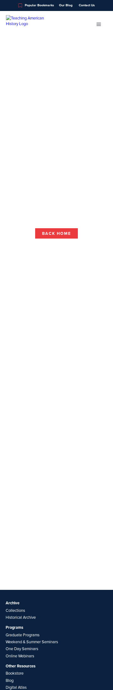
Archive (12, 603)
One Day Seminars (22, 648)
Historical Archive (21, 617)
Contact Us (87, 5)
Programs (14, 627)
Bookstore (15, 673)
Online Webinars (20, 655)
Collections (15, 610)
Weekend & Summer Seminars (32, 641)
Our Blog (66, 5)
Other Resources (20, 666)
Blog (9, 680)
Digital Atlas (16, 687)
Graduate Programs (23, 634)
